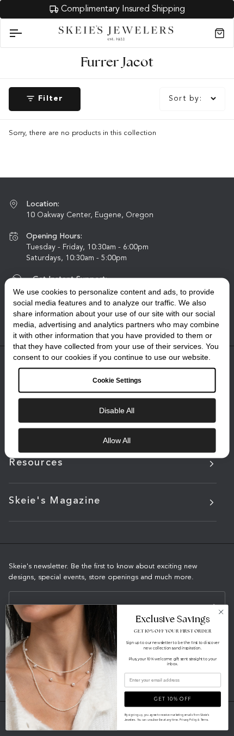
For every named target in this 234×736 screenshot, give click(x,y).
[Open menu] (25, 33)
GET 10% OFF (172, 699)
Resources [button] (36, 463)
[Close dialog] (221, 612)
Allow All (117, 440)
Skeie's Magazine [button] (55, 501)
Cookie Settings (117, 380)
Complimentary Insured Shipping (123, 9)
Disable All (116, 410)
